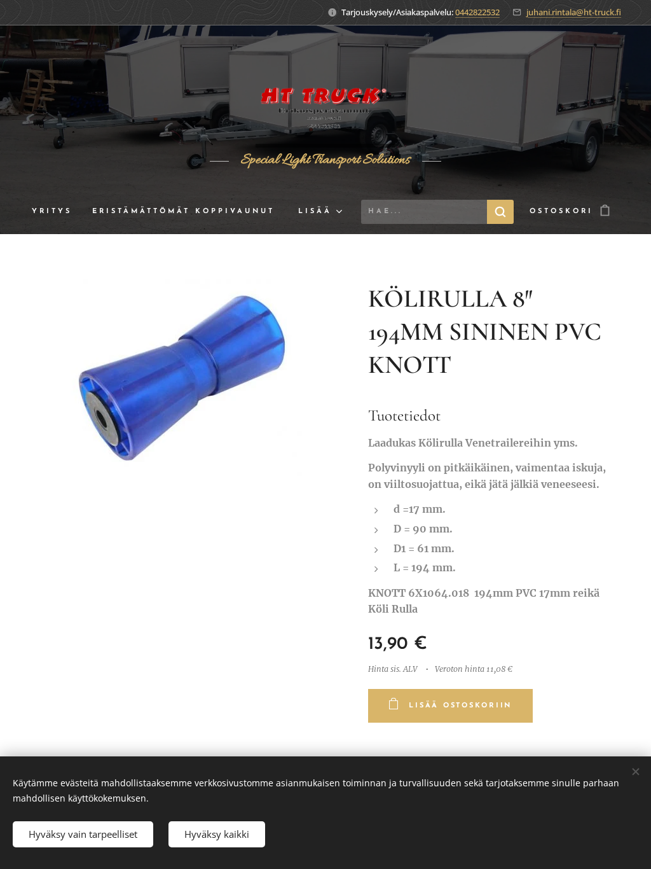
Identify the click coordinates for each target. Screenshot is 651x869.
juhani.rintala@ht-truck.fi (573, 12)
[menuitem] (57, 212)
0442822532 (477, 12)
